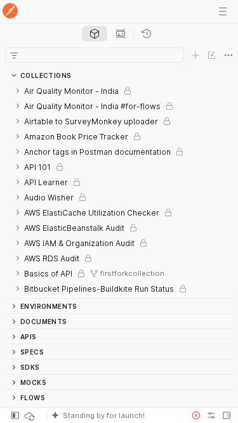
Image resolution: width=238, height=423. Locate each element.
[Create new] (195, 55)
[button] (115, 415)
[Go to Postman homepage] (10, 11)
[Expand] (18, 91)
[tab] (94, 33)
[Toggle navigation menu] (222, 11)
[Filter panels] (14, 55)
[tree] (120, 190)
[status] (30, 415)
